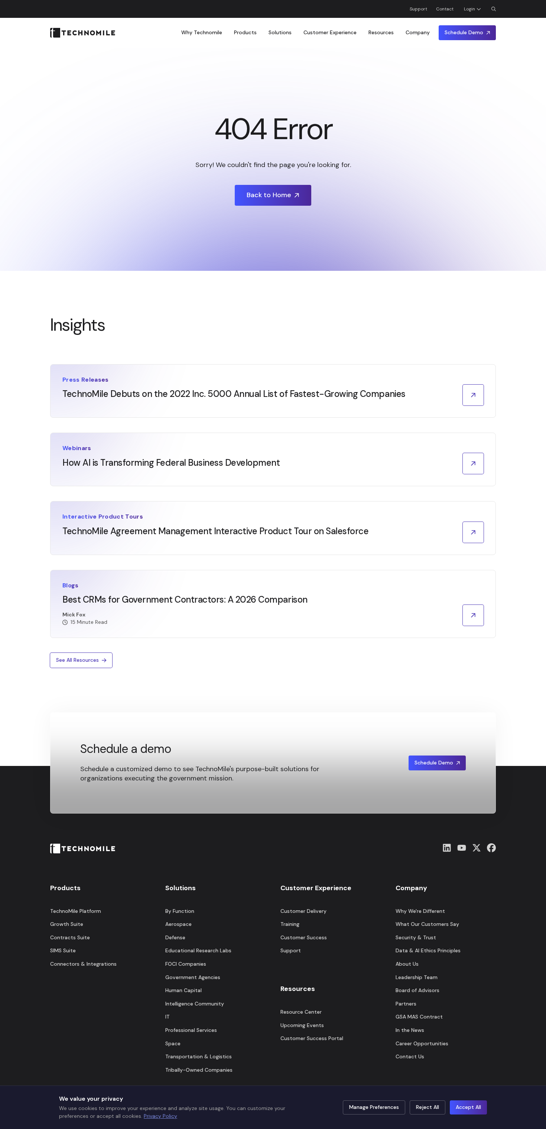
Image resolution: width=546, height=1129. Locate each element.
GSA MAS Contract (419, 1016)
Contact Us (410, 1056)
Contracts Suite (70, 937)
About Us (407, 963)
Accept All (468, 1107)
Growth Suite (66, 924)
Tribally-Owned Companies (199, 1070)
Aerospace (178, 924)
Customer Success (303, 937)
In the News (410, 1030)
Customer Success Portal (311, 1038)
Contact (445, 9)
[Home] (82, 33)
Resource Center (301, 1011)
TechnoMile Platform (75, 911)
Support (418, 9)
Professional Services (191, 1030)
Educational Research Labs (198, 950)
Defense (175, 937)
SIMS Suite (63, 950)
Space (173, 1043)
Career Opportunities (422, 1043)
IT (167, 1016)
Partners (406, 1003)
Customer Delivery (303, 911)
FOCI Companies (185, 963)
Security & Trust (416, 937)
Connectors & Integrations (83, 963)
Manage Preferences (374, 1107)
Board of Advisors (417, 990)
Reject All (427, 1107)
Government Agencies (192, 977)
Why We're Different (420, 911)
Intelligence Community (194, 1003)
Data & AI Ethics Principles (428, 950)
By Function (179, 911)
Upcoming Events (302, 1025)
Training (289, 924)
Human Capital (183, 990)
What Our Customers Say (427, 924)
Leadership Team (417, 977)
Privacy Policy (160, 1116)
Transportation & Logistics (198, 1056)
